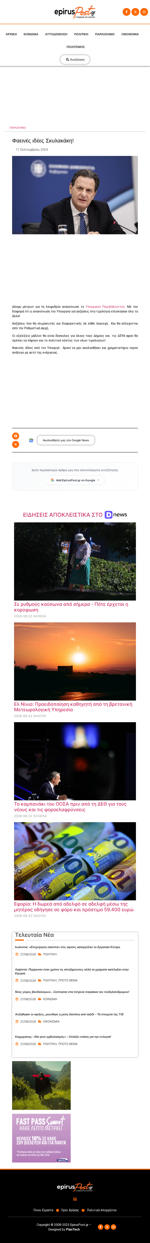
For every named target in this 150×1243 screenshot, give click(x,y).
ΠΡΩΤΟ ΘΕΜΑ (68, 980)
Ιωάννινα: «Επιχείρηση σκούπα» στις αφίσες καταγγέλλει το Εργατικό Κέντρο (67, 947)
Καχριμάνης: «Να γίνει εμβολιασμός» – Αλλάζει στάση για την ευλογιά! (63, 1036)
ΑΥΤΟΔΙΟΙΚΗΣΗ (56, 34)
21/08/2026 (28, 954)
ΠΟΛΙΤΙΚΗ (81, 34)
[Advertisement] (75, 95)
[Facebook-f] (126, 12)
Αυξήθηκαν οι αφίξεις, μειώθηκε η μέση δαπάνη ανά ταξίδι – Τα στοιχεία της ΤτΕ (69, 1014)
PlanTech (73, 1229)
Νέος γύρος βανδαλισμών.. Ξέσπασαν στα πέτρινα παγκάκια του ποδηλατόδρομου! (72, 992)
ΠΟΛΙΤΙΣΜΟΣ (76, 47)
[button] (15, 436)
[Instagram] (144, 12)
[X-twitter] (135, 12)
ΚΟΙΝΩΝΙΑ (31, 34)
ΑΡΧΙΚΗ (11, 34)
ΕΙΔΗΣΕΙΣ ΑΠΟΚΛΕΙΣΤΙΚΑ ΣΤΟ (63, 514)
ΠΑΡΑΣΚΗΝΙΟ (105, 34)
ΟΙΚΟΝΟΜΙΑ (130, 34)
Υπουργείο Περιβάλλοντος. (106, 307)
